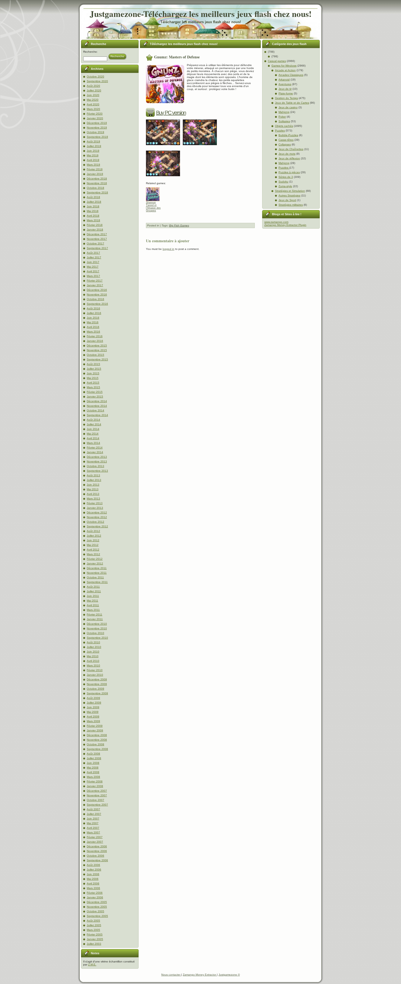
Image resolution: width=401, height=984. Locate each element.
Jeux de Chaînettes (291, 149)
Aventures (285, 84)
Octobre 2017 (95, 243)
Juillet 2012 (94, 535)
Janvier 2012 (95, 563)
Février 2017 (95, 280)
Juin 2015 (93, 373)
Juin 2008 (93, 762)
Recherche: (90, 51)
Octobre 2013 (95, 466)
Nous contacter (171, 974)
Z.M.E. (92, 964)
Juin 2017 (93, 262)
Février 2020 (95, 113)
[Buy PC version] (151, 113)
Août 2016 (93, 308)
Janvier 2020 (95, 118)
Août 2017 (93, 252)
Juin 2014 (93, 428)
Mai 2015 (92, 377)
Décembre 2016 (97, 289)
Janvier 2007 (95, 841)
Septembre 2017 (97, 248)
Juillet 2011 (94, 591)
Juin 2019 (93, 150)
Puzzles (280, 130)
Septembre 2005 (97, 915)
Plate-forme (286, 93)
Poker (282, 116)
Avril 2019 (93, 159)
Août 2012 (93, 531)
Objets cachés (284, 125)
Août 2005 (93, 920)
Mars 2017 (93, 275)
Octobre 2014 (95, 410)
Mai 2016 (92, 322)
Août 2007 (93, 809)
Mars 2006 (93, 888)
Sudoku (283, 181)
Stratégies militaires (291, 204)
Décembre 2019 (97, 122)
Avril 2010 (93, 660)
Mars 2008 (93, 776)
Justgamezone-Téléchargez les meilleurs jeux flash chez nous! (201, 13)
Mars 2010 (93, 665)
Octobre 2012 (95, 521)
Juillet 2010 (94, 646)
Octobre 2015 (95, 354)
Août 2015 (93, 364)
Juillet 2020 (94, 90)
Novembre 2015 (97, 350)
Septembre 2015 (97, 359)
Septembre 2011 (97, 582)
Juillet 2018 (94, 201)
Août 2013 (93, 475)
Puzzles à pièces (289, 172)
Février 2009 (95, 725)
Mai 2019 (92, 155)
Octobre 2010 (95, 633)
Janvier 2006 (95, 897)
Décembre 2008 (97, 735)
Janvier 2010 (95, 674)
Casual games (277, 60)
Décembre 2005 (97, 902)
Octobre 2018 (95, 187)
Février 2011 (94, 614)
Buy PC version (171, 113)
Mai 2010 (92, 656)
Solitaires (284, 121)
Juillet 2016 (94, 313)
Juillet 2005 (94, 925)
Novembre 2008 (97, 739)
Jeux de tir (285, 88)
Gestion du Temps (286, 98)
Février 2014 (95, 447)
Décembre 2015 (97, 345)
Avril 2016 (93, 326)
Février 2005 (95, 934)
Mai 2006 (92, 878)
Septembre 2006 (97, 860)
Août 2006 (93, 864)
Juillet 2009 (94, 702)
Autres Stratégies (289, 195)
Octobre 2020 (95, 76)
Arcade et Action (285, 70)
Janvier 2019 (95, 173)
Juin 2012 (93, 540)
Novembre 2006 (97, 851)
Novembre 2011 (97, 572)
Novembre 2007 (97, 795)
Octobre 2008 (95, 744)
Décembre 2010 (97, 623)
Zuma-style (285, 186)
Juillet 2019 (94, 146)
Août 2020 (93, 85)
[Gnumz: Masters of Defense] (164, 146)
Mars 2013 (93, 498)
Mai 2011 (92, 600)
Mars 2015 (93, 387)
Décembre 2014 (97, 401)
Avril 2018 (93, 215)
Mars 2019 (93, 164)
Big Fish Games (179, 225)
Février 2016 (95, 336)
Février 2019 (95, 169)
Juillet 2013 (94, 479)
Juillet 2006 (94, 869)
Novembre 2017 (97, 238)
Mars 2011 (93, 609)
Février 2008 (95, 781)
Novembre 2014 (97, 405)
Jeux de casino (288, 107)
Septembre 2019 (97, 136)
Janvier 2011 (95, 619)
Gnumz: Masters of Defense (177, 57)
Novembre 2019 (97, 127)
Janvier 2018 (95, 229)
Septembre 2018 (97, 192)
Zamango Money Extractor (200, 974)
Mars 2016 (93, 331)
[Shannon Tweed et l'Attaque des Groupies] (155, 192)
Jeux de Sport (287, 200)
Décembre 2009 (97, 679)
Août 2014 (93, 419)
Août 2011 (93, 586)
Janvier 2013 (95, 507)
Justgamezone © (229, 974)
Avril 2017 (93, 271)
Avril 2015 (93, 382)
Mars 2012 (93, 554)
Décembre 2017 (97, 234)
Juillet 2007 (94, 813)
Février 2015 (95, 391)
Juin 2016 (93, 317)
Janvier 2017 (95, 285)
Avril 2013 (93, 493)
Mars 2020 (93, 108)
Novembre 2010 (97, 628)
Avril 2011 (93, 605)
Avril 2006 (93, 883)
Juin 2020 (93, 95)
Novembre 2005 (97, 906)
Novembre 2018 (97, 183)
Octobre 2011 (95, 577)
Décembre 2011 (97, 568)
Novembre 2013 (97, 461)
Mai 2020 (92, 99)
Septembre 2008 (97, 748)
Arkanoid (284, 79)
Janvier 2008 (95, 786)
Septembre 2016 (97, 303)
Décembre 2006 (97, 846)
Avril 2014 (93, 438)
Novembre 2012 (97, 517)
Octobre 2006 (95, 855)
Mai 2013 (92, 489)
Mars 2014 (93, 442)
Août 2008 (93, 753)
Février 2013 (95, 503)
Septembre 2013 (97, 470)
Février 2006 (95, 892)
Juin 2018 (93, 206)
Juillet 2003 (94, 943)
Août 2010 (93, 642)
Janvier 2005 (95, 939)
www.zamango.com (276, 221)
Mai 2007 (92, 823)
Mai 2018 (92, 211)
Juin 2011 (93, 595)
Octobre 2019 (95, 132)
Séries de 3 (286, 176)
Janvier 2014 (95, 452)
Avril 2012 (93, 549)
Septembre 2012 (97, 526)
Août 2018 (93, 197)
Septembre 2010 (97, 637)
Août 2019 (93, 141)
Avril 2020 (93, 104)
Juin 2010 (93, 651)
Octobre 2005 (95, 911)
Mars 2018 (93, 220)
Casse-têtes (286, 139)
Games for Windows (284, 65)
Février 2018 (95, 224)
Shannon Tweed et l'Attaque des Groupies (153, 206)
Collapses (285, 144)
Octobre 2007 (95, 799)
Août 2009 (93, 697)
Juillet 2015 (94, 368)
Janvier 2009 (95, 730)
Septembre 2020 (97, 81)
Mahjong (284, 111)
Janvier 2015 (95, 396)
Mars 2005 (93, 929)
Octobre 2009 (95, 688)
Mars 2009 (93, 721)
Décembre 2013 (97, 456)
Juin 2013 (93, 484)
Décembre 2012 (97, 512)
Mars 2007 (93, 832)
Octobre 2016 (95, 299)
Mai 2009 (92, 711)
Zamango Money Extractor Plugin (285, 224)
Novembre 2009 (97, 684)
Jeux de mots (287, 153)
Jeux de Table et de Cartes (292, 102)
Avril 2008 (93, 772)
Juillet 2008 (94, 758)
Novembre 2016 (97, 294)
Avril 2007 (93, 827)
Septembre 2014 (97, 415)
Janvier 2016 (95, 340)
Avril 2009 (93, 716)
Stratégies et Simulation (290, 190)
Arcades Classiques (291, 74)
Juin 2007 (93, 818)
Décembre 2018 (97, 178)
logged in (168, 248)
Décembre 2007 (97, 790)
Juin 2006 (93, 874)
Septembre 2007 (97, 804)
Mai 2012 (92, 544)
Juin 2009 (93, 707)
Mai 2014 (92, 433)
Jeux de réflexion (289, 158)
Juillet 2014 (94, 424)
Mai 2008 (92, 767)
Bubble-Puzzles (288, 135)
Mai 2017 (92, 266)
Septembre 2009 (97, 693)
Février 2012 (95, 558)
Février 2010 (95, 670)
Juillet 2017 (94, 257)
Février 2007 (95, 837)
